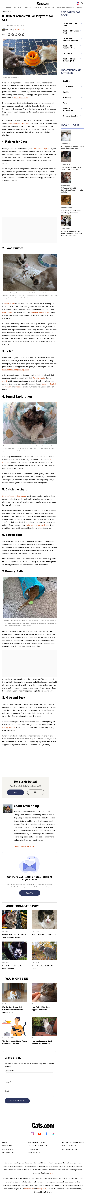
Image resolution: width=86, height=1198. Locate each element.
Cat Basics (6, 11)
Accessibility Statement (38, 1146)
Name (8, 1082)
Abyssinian (6, 387)
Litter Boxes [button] (68, 86)
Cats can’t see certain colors (14, 496)
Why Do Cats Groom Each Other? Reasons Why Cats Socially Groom (12, 1009)
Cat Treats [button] (67, 53)
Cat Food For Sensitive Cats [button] (69, 47)
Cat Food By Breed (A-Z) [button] (71, 32)
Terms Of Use (33, 1149)
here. (51, 1173)
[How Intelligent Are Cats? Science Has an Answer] (44, 1035)
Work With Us (8, 1153)
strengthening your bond (19, 123)
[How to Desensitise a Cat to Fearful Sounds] (14, 960)
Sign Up (29, 893)
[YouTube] (39, 1133)
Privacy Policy (34, 1153)
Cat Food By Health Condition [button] (70, 39)
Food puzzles (7, 312)
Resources (70, 8)
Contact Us (7, 1146)
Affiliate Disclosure (36, 1142)
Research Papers (69, 1149)
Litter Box (27, 8)
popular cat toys (40, 148)
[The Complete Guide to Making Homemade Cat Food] (14, 1035)
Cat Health (38, 8)
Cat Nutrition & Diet (8, 1038)
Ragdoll (53, 384)
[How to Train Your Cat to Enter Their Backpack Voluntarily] (14, 928)
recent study (9, 303)
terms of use (29, 1189)
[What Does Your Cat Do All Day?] (44, 960)
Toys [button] (65, 103)
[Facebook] (46, 1133)
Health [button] (66, 92)
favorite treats (39, 378)
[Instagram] (32, 1133)
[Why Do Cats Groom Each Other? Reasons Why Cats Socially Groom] (14, 1001)
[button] (78, 3)
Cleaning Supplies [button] (70, 116)
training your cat (9, 727)
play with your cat (21, 97)
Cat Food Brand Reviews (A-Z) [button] (69, 60)
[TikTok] (53, 1133)
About (79, 8)
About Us (6, 1142)
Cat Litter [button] (67, 81)
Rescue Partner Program (73, 1142)
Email (7, 1091)
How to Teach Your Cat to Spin (44, 934)
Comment (9, 1071)
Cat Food (7, 8)
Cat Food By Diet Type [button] (70, 24)
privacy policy (42, 1189)
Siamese (45, 384)
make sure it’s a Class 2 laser (38, 525)
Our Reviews (7, 1149)
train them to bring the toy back (15, 369)
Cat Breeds (61, 8)
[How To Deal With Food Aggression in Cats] (44, 1001)
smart (4, 381)
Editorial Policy (69, 1146)
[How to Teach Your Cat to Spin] (44, 928)
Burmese (19, 387)
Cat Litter (17, 8)
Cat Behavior (49, 8)
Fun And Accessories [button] (68, 109)
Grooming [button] (67, 97)
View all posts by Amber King (24, 846)
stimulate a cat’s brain (40, 312)
